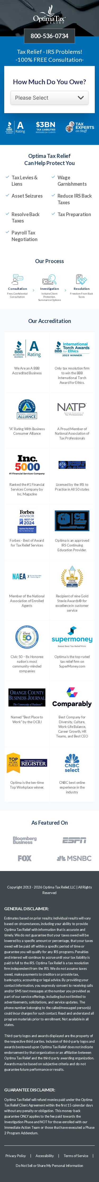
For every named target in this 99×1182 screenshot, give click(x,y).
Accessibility (45, 1156)
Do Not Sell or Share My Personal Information (49, 1165)
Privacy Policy (16, 1156)
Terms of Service (76, 1156)
